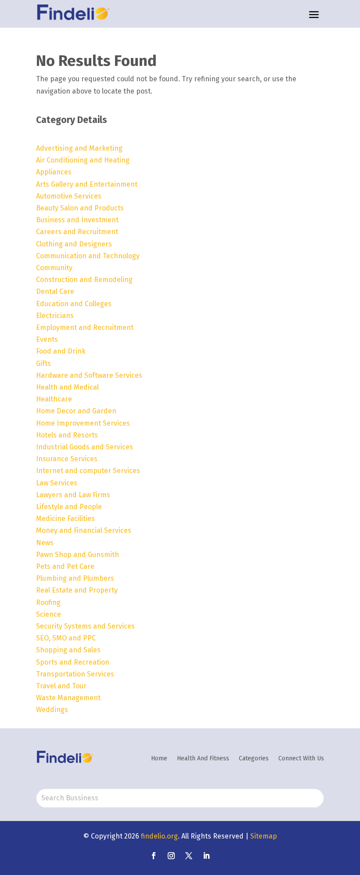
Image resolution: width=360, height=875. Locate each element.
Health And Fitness (203, 758)
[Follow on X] (189, 856)
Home (159, 758)
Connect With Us (301, 758)
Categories (254, 758)
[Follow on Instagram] (171, 856)
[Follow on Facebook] (154, 856)
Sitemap (263, 836)
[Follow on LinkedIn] (206, 856)
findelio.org (159, 836)
